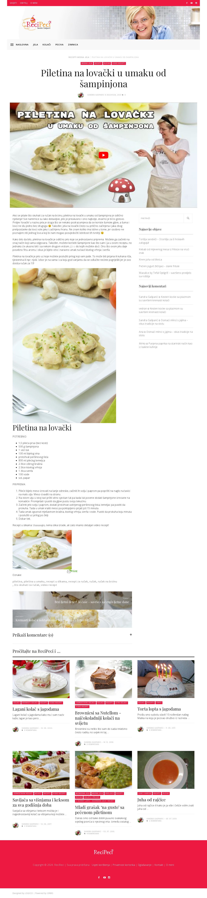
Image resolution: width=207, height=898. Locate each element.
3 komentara (30, 826)
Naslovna (22, 44)
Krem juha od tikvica (150, 259)
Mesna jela (83, 57)
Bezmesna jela (83, 793)
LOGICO (29, 893)
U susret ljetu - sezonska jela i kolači (95, 801)
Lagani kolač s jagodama (36, 709)
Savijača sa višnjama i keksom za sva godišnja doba (41, 802)
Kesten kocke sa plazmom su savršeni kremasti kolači (165, 298)
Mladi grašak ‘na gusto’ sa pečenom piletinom (99, 809)
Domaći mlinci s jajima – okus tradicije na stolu (163, 321)
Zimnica (73, 44)
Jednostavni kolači (85, 703)
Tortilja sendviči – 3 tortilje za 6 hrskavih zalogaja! (161, 241)
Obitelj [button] (24, 3)
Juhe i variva (144, 793)
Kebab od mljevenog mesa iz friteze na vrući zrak (164, 251)
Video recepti (118, 63)
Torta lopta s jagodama (159, 709)
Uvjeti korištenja (101, 865)
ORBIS (50, 893)
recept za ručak (78, 581)
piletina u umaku (34, 581)
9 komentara (30, 730)
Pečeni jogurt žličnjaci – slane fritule (159, 266)
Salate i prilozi (91, 797)
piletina (17, 581)
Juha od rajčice (151, 799)
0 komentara (92, 744)
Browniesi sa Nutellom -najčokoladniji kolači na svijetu (98, 718)
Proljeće (109, 793)
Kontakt (158, 865)
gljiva (73, 246)
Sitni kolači (121, 703)
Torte (159, 702)
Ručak (107, 63)
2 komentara (155, 821)
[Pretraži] (188, 218)
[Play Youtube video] (103, 155)
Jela (35, 44)
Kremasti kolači (30, 703)
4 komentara (92, 833)
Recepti (73, 57)
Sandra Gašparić (148, 297)
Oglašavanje (145, 865)
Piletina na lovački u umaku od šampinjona (115, 57)
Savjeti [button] (13, 3)
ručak (92, 581)
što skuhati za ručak (26, 585)
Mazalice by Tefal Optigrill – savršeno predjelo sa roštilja (165, 274)
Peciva (59, 44)
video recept (49, 585)
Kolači (47, 44)
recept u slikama (56, 581)
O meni (34, 3)
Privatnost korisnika (124, 865)
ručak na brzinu (107, 581)
